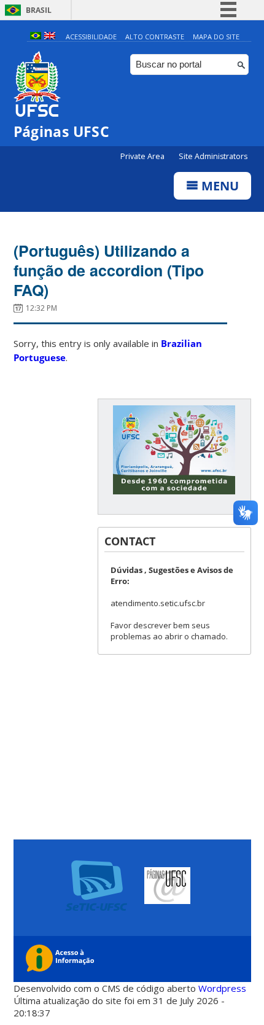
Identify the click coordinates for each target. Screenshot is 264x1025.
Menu (218, 185)
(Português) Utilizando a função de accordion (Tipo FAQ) (109, 270)
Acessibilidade (91, 36)
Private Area (143, 156)
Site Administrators (213, 156)
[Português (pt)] (35, 36)
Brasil (39, 10)
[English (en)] (49, 36)
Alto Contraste (154, 36)
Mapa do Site (216, 36)
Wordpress (222, 988)
